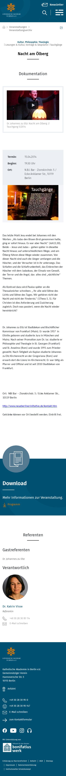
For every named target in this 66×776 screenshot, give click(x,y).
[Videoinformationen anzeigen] (33, 105)
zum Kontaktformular (20, 719)
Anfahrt (12, 688)
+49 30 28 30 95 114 (20, 618)
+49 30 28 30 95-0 (18, 699)
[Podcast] (29, 730)
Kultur (20, 42)
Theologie (44, 42)
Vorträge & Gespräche (37, 44)
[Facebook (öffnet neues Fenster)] (5, 730)
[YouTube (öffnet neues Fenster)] (13, 730)
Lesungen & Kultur (15, 44)
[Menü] (59, 12)
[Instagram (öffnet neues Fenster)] (22, 730)
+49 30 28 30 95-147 (19, 705)
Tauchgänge (56, 44)
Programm (14, 504)
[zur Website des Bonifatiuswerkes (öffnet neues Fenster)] (33, 748)
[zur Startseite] (13, 10)
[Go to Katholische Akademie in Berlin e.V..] (4, 27)
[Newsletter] (52, 5)
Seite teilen (61, 27)
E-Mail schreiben (19, 623)
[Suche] (44, 12)
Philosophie (31, 42)
